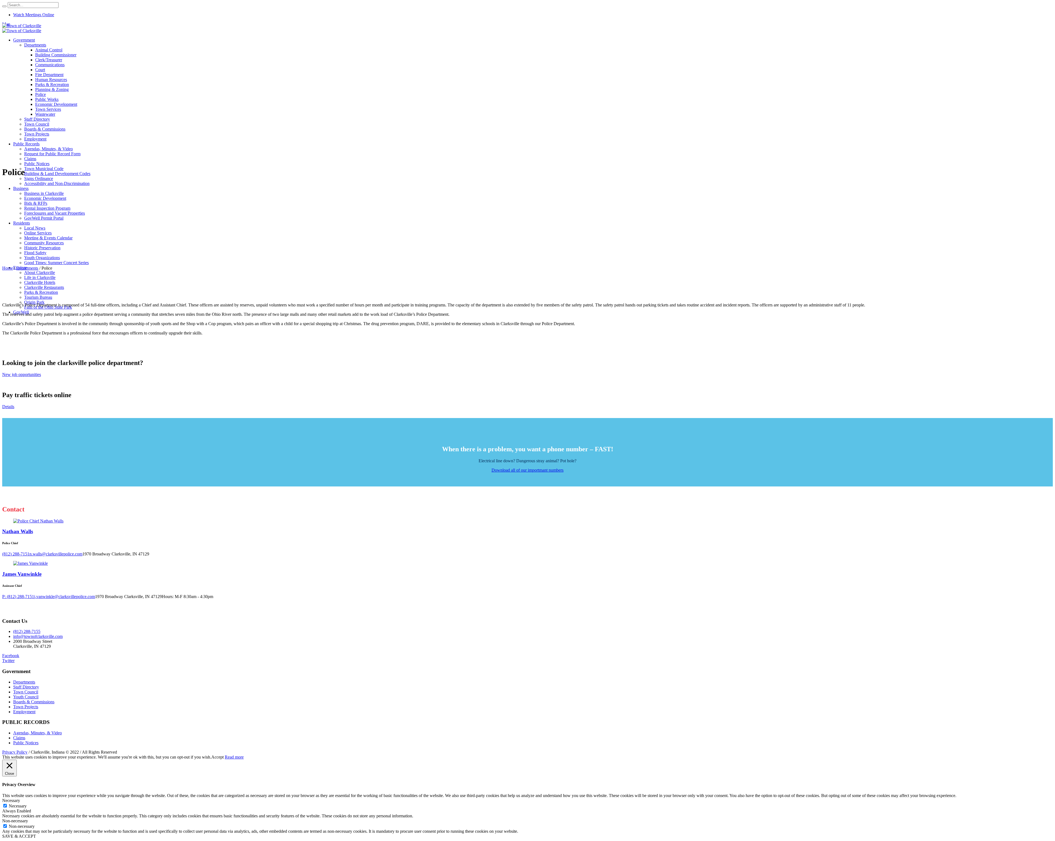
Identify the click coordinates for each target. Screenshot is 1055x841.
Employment (24, 711)
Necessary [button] (11, 800)
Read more (234, 757)
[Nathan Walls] (38, 521)
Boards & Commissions (33, 701)
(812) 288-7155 (26, 631)
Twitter (8, 660)
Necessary (18, 806)
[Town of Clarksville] (21, 28)
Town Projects (25, 706)
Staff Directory (26, 687)
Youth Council (25, 697)
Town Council (25, 692)
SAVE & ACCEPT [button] (19, 836)
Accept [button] (217, 757)
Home (7, 268)
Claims (19, 737)
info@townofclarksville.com (38, 636)
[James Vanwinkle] (30, 563)
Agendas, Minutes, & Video (37, 733)
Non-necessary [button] (15, 820)
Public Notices (25, 742)
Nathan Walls (17, 531)
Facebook (10, 655)
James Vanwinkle (21, 574)
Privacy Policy (14, 752)
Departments (27, 268)
